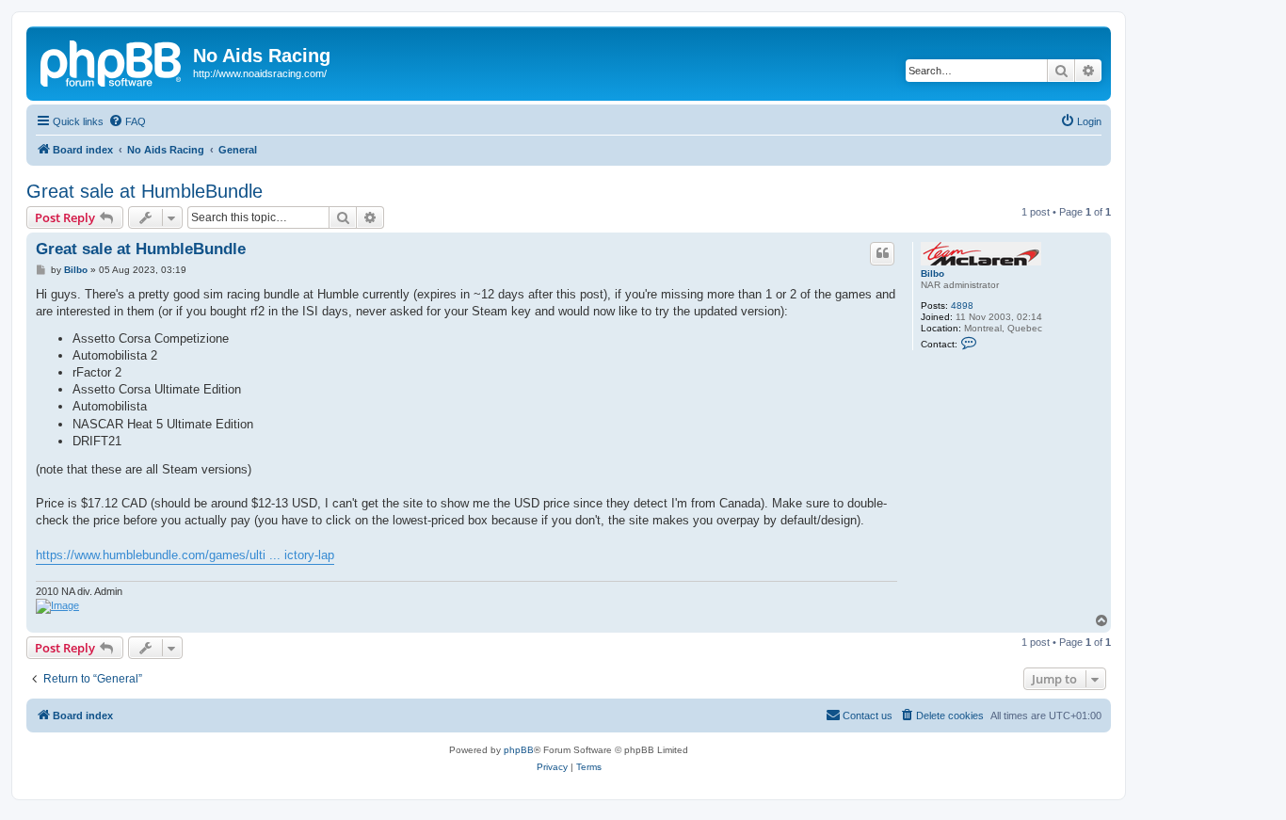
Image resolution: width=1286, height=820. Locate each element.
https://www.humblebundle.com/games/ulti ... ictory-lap (185, 555)
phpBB (519, 750)
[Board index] (112, 61)
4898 (962, 305)
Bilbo (932, 273)
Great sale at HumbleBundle (144, 191)
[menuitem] (127, 121)
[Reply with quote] (882, 253)
